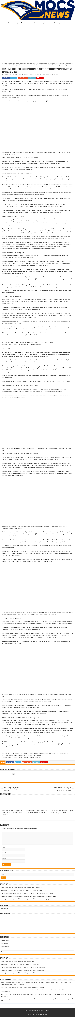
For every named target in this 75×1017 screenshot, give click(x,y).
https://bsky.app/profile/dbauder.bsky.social (29, 344)
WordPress (35, 1010)
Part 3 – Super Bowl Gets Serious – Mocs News (13, 987)
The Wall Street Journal (54, 299)
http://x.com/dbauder (9, 344)
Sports (3, 949)
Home (3, 23)
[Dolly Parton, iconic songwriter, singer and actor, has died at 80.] (7, 920)
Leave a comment (46, 74)
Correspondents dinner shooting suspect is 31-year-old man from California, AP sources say (62, 788)
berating (9, 299)
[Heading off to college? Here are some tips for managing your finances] (19, 920)
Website (4, 858)
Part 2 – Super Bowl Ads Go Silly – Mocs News (13, 994)
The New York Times (42, 299)
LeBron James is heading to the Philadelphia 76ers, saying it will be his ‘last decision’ (23, 899)
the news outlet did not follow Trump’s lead (26, 732)
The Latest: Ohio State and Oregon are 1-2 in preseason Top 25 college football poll (62, 812)
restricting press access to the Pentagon (22, 301)
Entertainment (5, 952)
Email (4, 852)
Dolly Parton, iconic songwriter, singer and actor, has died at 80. (12, 811)
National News (32, 74)
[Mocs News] (37, 10)
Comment (5, 831)
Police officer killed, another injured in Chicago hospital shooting (12, 788)
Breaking (8, 23)
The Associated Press (62, 621)
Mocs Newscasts (5, 943)
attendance (10, 255)
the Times (39, 621)
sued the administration (52, 730)
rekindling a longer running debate (23, 551)
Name (4, 847)
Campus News (5, 940)
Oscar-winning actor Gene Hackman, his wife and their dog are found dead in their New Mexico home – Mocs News (31, 982)
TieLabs (48, 1010)
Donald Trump (23, 161)
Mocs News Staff (7, 74)
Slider (37, 74)
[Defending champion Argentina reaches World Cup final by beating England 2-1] (68, 928)
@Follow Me (4, 905)
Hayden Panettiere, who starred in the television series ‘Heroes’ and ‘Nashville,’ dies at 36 (24, 896)
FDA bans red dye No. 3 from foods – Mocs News (14, 999)
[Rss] (37, 1012)
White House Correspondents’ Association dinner (40, 457)
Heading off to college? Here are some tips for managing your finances (36, 812)
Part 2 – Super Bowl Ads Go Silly (36, 987)
